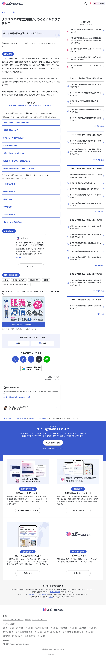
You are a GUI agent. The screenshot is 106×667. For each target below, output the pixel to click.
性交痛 (46, 280)
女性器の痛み (34, 280)
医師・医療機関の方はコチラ (53, 448)
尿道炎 (6, 280)
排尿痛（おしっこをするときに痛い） (16, 284)
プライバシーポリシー (14, 117)
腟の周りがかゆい (19, 280)
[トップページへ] (53, 612)
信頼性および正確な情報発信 (38, 594)
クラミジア (6, 58)
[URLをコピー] (15, 359)
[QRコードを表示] (23, 359)
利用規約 (4, 117)
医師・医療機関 (55, 592)
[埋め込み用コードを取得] (31, 359)
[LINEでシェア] (46, 359)
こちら (51, 597)
